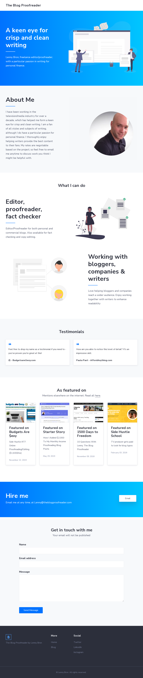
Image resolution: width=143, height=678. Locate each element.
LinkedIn (78, 647)
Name (22, 544)
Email (127, 498)
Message (24, 571)
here (97, 395)
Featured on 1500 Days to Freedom (87, 432)
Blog (53, 647)
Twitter (77, 642)
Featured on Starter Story (54, 430)
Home (54, 642)
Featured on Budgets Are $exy (19, 432)
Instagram (78, 652)
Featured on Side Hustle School (121, 432)
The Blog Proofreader (23, 5)
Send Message (31, 610)
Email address (27, 558)
